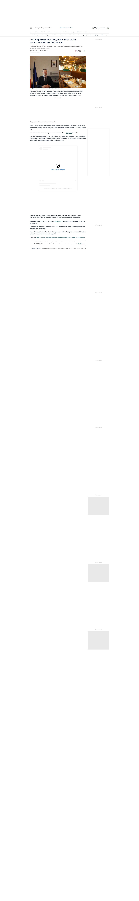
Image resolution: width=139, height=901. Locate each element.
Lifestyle (73, 32)
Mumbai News (73, 35)
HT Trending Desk (35, 52)
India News (49, 32)
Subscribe (103, 27)
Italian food (58, 221)
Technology (81, 35)
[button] (31, 28)
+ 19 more (86, 32)
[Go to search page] (33, 28)
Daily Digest (96, 35)
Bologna (33, 248)
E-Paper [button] (96, 27)
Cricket (43, 32)
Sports (41, 35)
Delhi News (55, 35)
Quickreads (88, 35)
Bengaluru (69, 133)
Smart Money (35, 35)
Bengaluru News (63, 35)
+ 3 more (103, 35)
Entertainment (57, 32)
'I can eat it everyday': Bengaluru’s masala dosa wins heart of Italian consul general (60, 237)
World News (66, 32)
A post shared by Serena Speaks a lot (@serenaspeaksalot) (57, 188)
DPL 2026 (79, 32)
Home (31, 32)
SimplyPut (48, 35)
